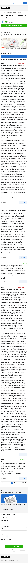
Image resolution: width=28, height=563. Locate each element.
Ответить (23, 202)
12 (17, 482)
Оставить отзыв (14, 56)
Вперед (24, 482)
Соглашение (4, 560)
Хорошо (25, 2)
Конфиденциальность (13, 560)
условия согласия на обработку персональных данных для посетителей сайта (11, 3)
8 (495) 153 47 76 (7, 32)
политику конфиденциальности (14, 551)
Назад (3, 482)
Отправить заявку (14, 546)
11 (14, 482)
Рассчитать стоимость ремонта (14, 25)
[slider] (7, 536)
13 (19, 482)
